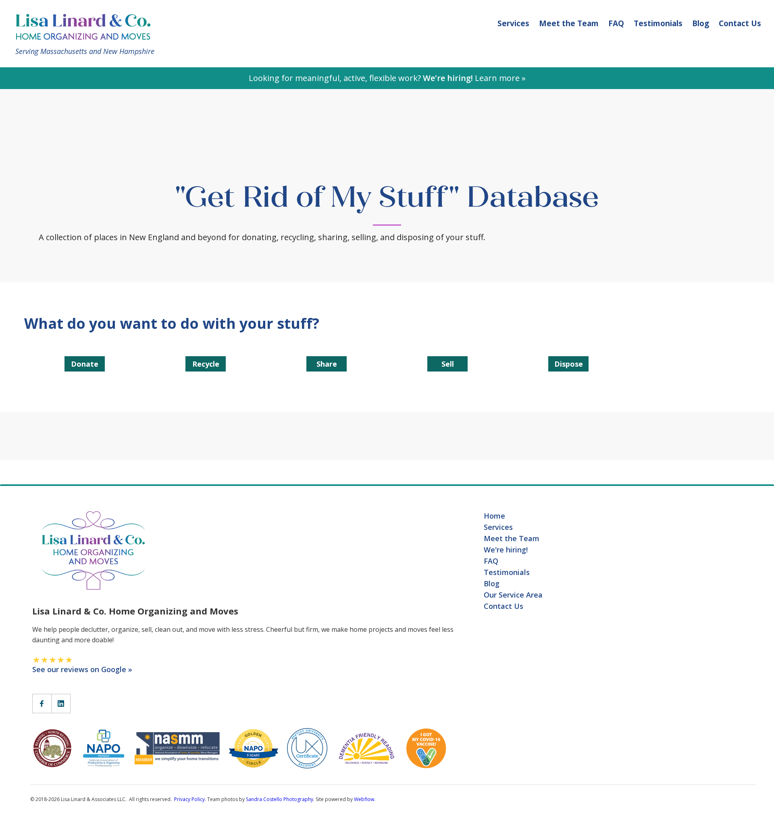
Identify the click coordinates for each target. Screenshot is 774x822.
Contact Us (740, 23)
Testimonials (658, 23)
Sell (447, 364)
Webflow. (364, 799)
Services (513, 23)
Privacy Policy (189, 799)
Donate (84, 364)
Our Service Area (513, 595)
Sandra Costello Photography (279, 799)
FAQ (616, 23)
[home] (87, 26)
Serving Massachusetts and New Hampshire (84, 51)
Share (326, 364)
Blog (700, 23)
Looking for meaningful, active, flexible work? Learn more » (387, 78)
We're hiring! (506, 549)
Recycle (205, 364)
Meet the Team (569, 23)
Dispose (568, 364)
